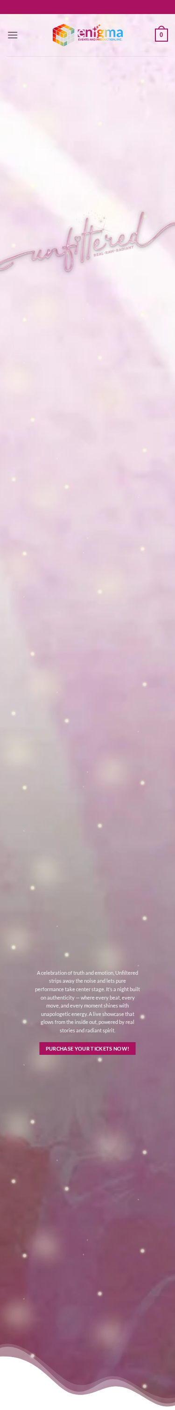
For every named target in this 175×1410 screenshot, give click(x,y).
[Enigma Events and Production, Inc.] (88, 35)
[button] (12, 34)
